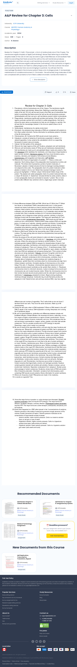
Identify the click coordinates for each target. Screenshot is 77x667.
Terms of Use (15, 661)
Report (49, 92)
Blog (41, 597)
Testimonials (6, 618)
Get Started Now (57, 536)
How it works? (6, 616)
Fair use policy (25, 661)
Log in (71, 3)
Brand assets (43, 636)
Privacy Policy (6, 661)
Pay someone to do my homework (12, 597)
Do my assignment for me (9, 600)
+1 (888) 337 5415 (47, 621)
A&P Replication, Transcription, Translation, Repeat (24, 557)
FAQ (3, 621)
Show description (39, 80)
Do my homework (7, 608)
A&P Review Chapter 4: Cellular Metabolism (25, 502)
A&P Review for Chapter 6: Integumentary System (64, 502)
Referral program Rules (21, 664)
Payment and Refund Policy (37, 664)
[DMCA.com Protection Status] (57, 625)
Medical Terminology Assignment (24, 524)
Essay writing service (8, 595)
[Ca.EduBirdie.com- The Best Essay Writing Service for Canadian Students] (4, 650)
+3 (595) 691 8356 (47, 618)
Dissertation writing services (10, 605)
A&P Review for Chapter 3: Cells (29, 15)
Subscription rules (7, 664)
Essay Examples (44, 595)
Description (10, 48)
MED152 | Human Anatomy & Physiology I (21, 28)
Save (73, 92)
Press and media (44, 633)
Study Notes (43, 600)
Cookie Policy (50, 664)
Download (7, 92)
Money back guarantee (9, 624)
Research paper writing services (11, 603)
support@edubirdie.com (32, 585)
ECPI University (18, 23)
